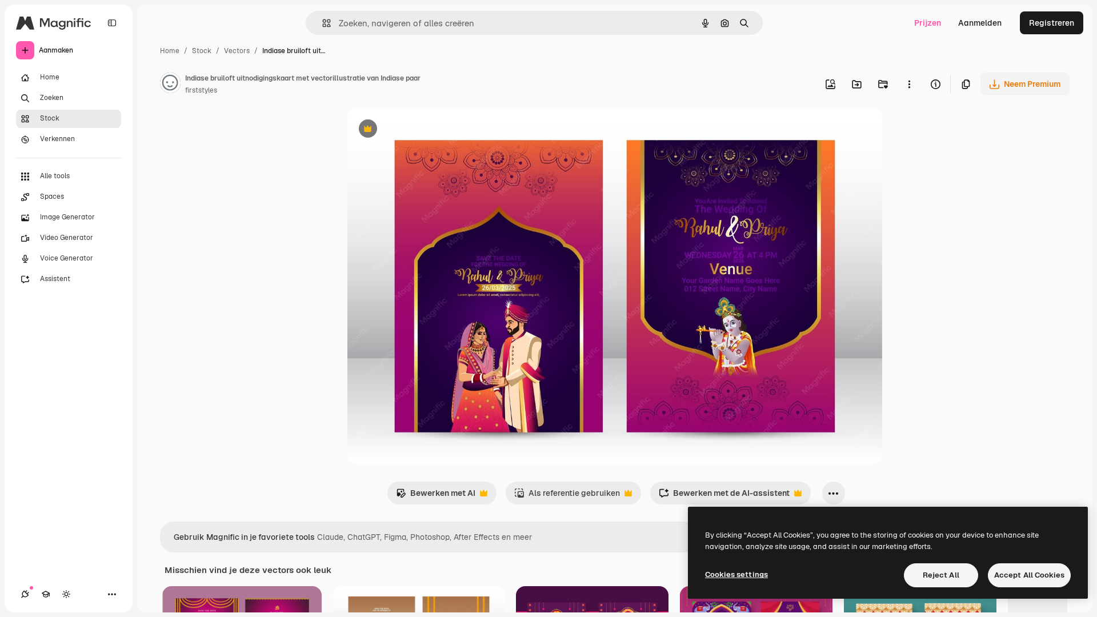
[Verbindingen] (25, 594)
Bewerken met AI (435, 496)
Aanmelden (980, 23)
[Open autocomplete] (322, 23)
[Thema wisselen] (66, 594)
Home (169, 50)
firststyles (201, 90)
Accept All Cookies (1029, 575)
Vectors (237, 50)
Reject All (941, 575)
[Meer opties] (909, 84)
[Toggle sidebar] (112, 23)
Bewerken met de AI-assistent (724, 496)
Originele (423, 130)
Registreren (1051, 23)
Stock (201, 50)
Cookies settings (736, 574)
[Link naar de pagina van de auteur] (170, 85)
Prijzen (927, 23)
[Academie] (46, 594)
